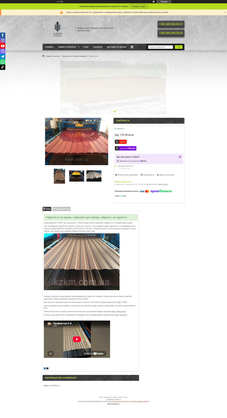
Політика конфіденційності (140, 401)
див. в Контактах (119, 311)
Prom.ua (125, 397)
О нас (86, 47)
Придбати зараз (139, 6)
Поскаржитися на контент (121, 401)
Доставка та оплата (116, 47)
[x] (47, 369)
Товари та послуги (67, 47)
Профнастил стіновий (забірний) (74, 56)
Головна (49, 47)
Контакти (97, 47)
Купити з (123, 148)
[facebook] (45, 369)
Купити (123, 142)
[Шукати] (179, 47)
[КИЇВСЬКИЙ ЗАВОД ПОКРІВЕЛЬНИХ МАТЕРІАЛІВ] (58, 29)
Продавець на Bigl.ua (113, 399)
